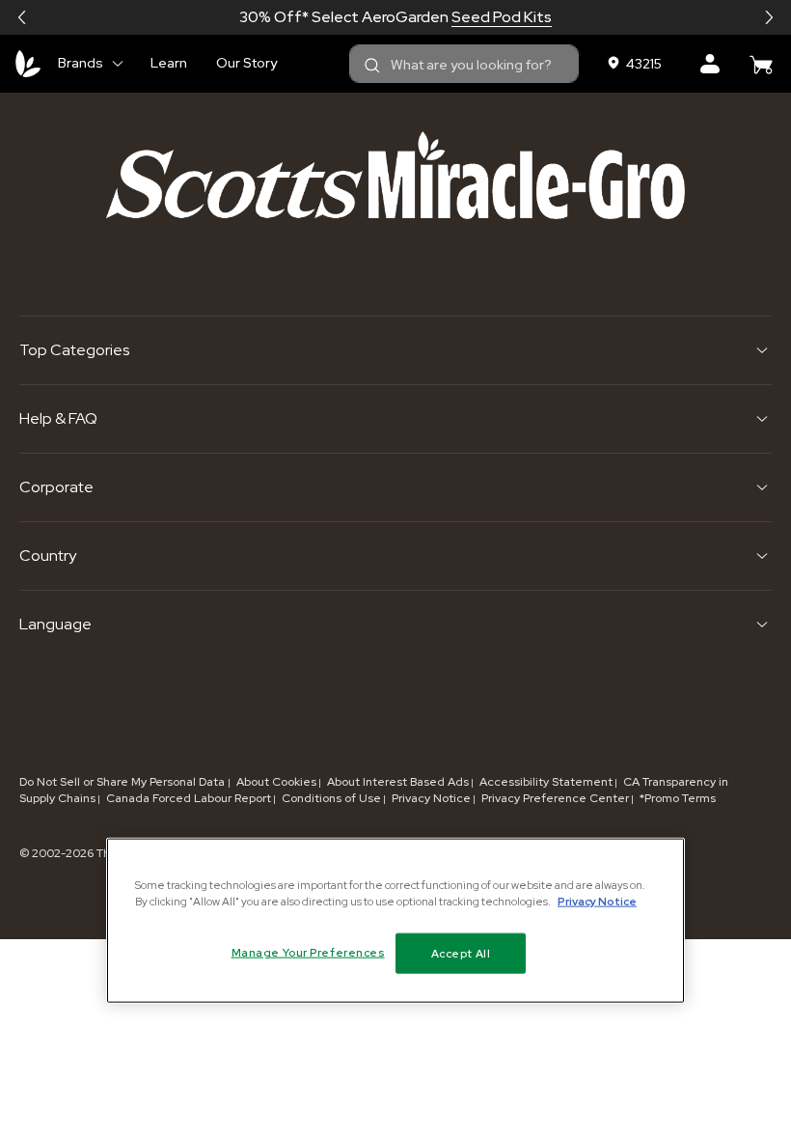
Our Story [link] (246, 62)
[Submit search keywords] (372, 65)
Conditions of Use (331, 798)
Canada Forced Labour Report (188, 798)
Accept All (461, 953)
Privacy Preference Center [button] (555, 798)
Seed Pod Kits (501, 17)
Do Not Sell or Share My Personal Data (123, 782)
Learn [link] (168, 62)
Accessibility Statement (546, 782)
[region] (395, 921)
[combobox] (464, 63)
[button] (22, 17)
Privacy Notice (431, 798)
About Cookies (276, 782)
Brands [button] (80, 62)
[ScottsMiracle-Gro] (27, 63)
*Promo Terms (678, 798)
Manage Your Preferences (308, 952)
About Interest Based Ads (398, 782)
